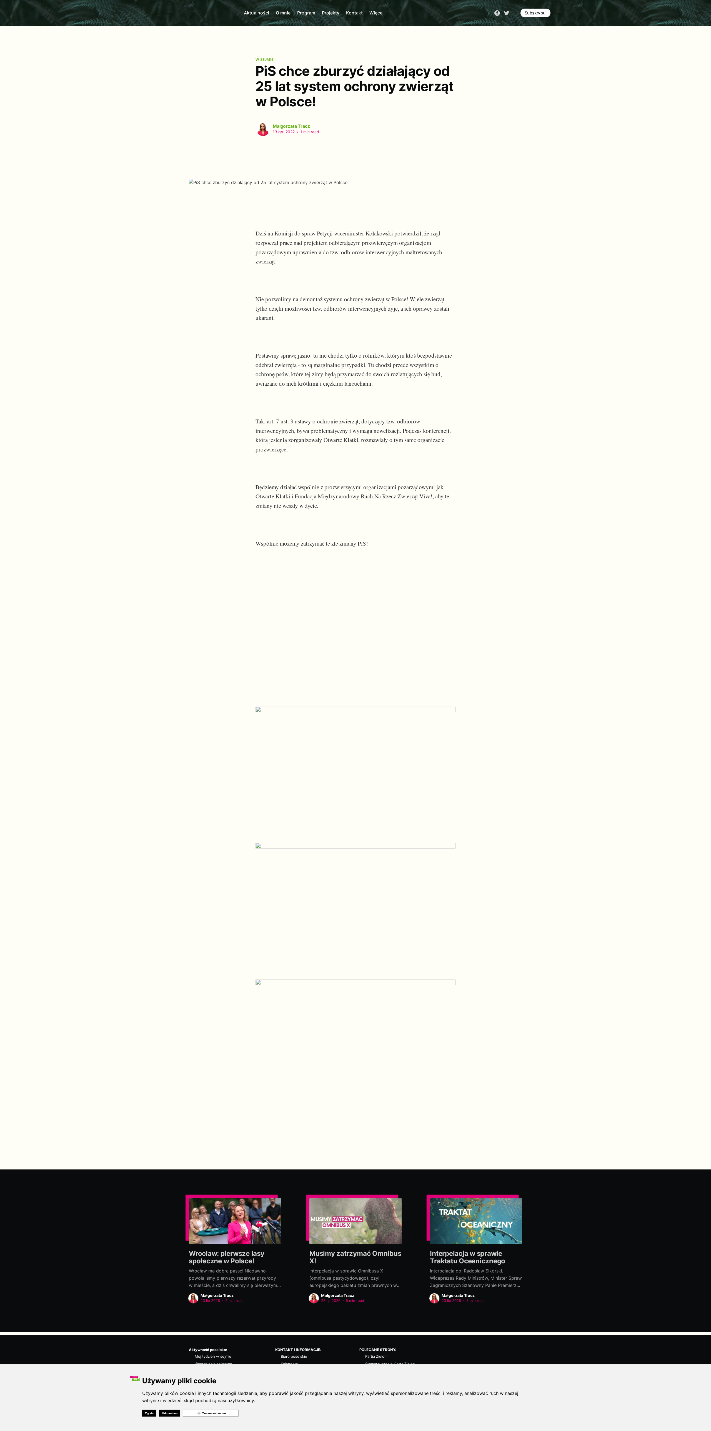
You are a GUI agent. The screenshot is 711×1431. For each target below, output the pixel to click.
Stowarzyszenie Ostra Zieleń (390, 1364)
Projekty (330, 13)
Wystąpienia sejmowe (213, 1364)
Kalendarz (289, 1364)
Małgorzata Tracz (291, 126)
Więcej (376, 13)
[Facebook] (497, 12)
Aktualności (256, 13)
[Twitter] (507, 12)
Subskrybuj (536, 13)
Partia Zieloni (376, 1356)
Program (306, 13)
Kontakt (354, 13)
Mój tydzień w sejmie (213, 1356)
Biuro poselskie (294, 1356)
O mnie (283, 13)
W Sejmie (265, 59)
